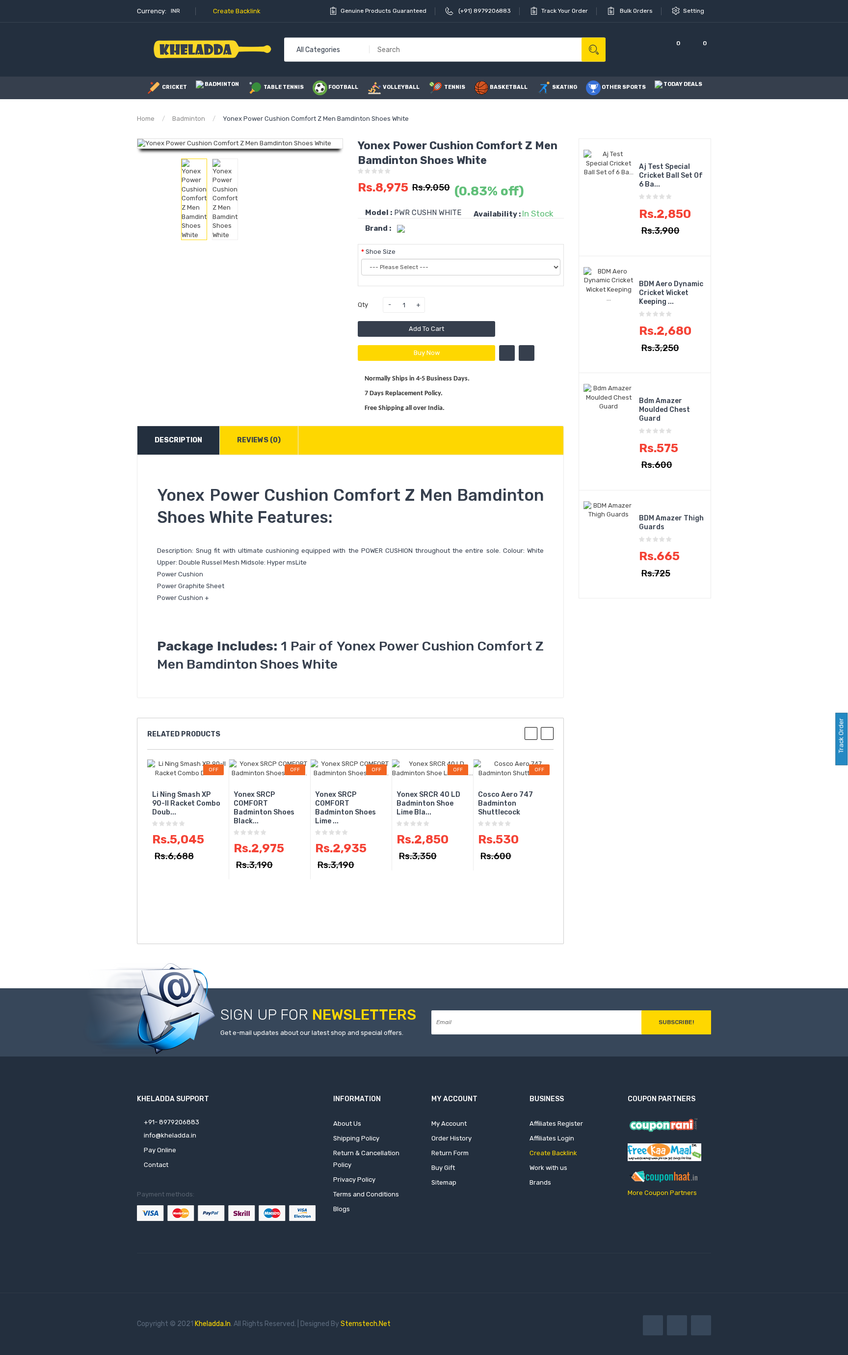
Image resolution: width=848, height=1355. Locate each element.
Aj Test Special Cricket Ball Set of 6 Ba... (671, 176)
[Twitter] (677, 1325)
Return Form (450, 1153)
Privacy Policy (354, 1179)
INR (176, 10)
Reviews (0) (259, 440)
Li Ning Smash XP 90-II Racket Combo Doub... (186, 803)
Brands (540, 1182)
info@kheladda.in (169, 1135)
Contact (155, 1164)
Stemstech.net (366, 1324)
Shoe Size (381, 251)
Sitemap (443, 1182)
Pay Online (159, 1150)
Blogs (341, 1209)
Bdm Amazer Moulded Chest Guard (664, 410)
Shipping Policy (356, 1138)
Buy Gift (443, 1167)
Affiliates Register (556, 1123)
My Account (449, 1123)
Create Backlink (236, 11)
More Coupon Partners (662, 1192)
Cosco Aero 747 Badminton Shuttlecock (505, 803)
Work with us (548, 1167)
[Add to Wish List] (507, 353)
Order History (451, 1138)
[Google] (701, 1325)
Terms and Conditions (366, 1194)
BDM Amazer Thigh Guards (671, 522)
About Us (347, 1123)
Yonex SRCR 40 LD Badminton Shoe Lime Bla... (428, 803)
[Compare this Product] (526, 353)
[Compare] (645, 49)
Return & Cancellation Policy (366, 1158)
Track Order (841, 736)
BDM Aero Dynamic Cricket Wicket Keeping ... (671, 293)
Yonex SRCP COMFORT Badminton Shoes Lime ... (345, 807)
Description (178, 440)
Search (594, 49)
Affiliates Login (552, 1138)
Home (146, 118)
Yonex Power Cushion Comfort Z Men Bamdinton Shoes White (316, 118)
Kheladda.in (213, 1324)
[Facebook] (653, 1325)
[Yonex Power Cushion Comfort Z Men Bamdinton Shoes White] (194, 200)
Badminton (188, 118)
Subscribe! (676, 1022)
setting (694, 10)
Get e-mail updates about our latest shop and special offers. (311, 1032)
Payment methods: (165, 1194)
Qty (363, 304)
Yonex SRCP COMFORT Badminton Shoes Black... (264, 807)
